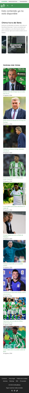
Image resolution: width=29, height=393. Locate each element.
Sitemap (11, 381)
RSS (17, 381)
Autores (5, 381)
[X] (12, 390)
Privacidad (23, 381)
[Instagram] (14, 390)
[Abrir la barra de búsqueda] (8, 5)
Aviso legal (12, 378)
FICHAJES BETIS (23, 1)
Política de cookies (22, 378)
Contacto (4, 378)
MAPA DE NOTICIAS (13, 1)
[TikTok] (17, 390)
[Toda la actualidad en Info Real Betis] (3, 5)
